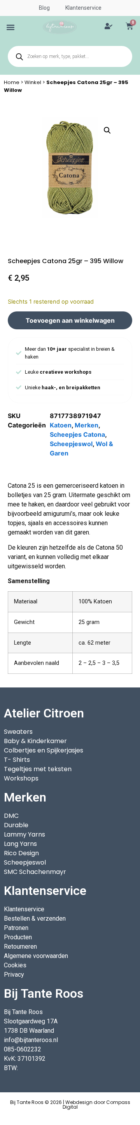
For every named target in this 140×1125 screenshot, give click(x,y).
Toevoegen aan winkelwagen (70, 320)
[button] (10, 27)
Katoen (61, 425)
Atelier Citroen (44, 713)
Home (11, 82)
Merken (86, 425)
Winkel (32, 82)
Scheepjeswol (71, 444)
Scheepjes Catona (77, 434)
